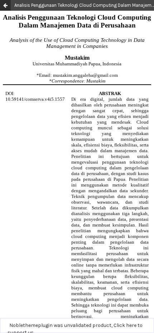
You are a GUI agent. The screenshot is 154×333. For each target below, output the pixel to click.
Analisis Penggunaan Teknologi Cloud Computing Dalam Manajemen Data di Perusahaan (84, 5)
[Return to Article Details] (5, 5)
